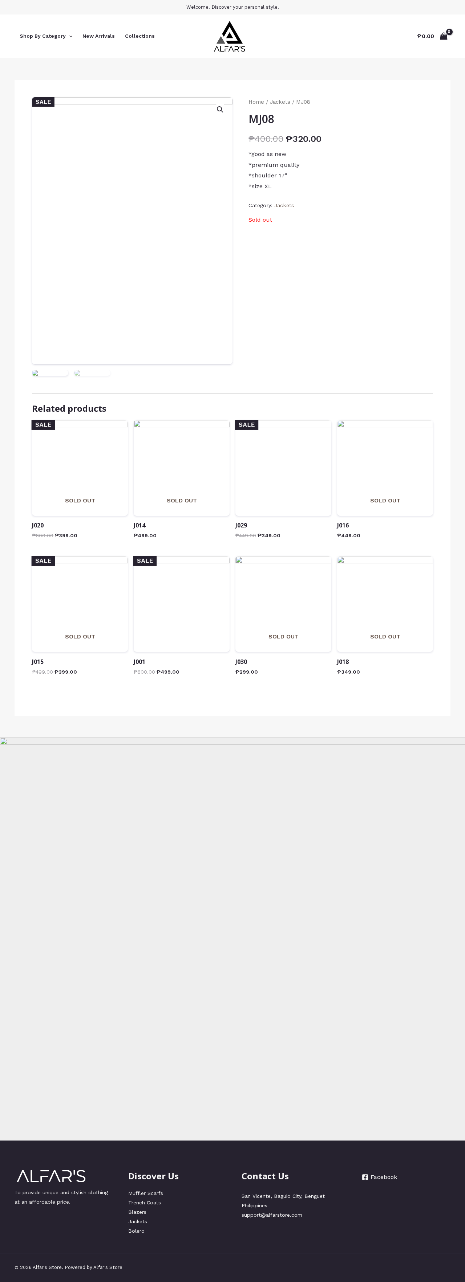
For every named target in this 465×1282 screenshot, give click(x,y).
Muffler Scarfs (145, 1193)
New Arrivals (98, 36)
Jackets (280, 102)
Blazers (137, 1212)
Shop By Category (43, 36)
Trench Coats (144, 1202)
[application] (69, 36)
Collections (140, 36)
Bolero (136, 1231)
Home (256, 102)
